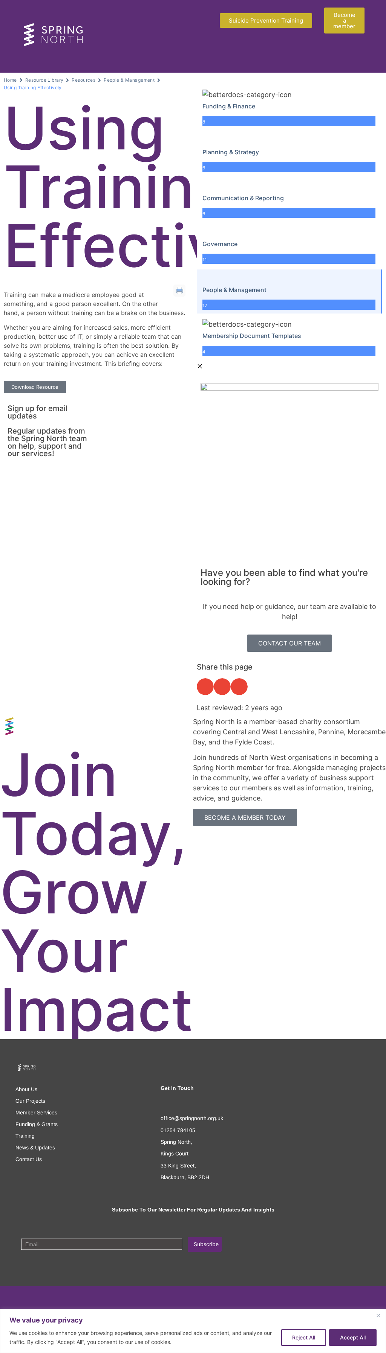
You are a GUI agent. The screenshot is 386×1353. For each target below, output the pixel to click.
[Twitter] (34, 1298)
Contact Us (28, 1159)
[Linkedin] (49, 1298)
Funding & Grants (36, 1124)
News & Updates (35, 1147)
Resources (83, 80)
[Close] (378, 1315)
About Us (26, 1089)
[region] (193, 1331)
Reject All (303, 1337)
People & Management (129, 80)
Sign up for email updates (37, 412)
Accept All (353, 1337)
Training (25, 1136)
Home (10, 80)
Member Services (36, 1112)
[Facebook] (19, 1298)
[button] (199, 55)
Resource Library (44, 80)
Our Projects (30, 1101)
